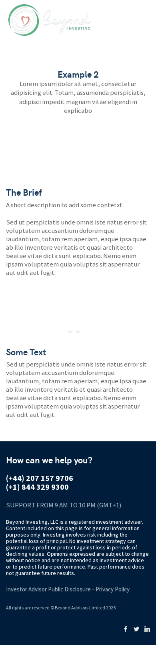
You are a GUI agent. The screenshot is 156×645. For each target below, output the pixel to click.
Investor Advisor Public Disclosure (48, 589)
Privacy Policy (113, 589)
